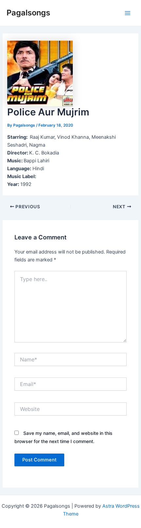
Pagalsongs (28, 12)
